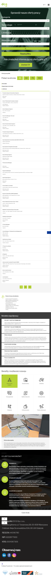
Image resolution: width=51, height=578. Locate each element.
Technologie (7, 25)
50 (26, 78)
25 (20, 78)
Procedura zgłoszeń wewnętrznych (23, 566)
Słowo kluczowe (9, 41)
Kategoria (6, 17)
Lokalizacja (6, 33)
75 (33, 78)
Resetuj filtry (25, 54)
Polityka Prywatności (7, 566)
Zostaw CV (25, 65)
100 (39, 78)
